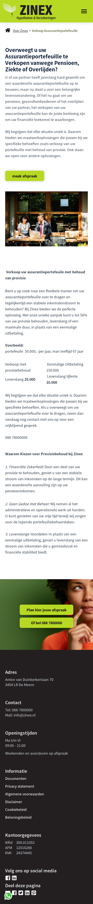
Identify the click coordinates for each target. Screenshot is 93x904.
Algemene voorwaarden (24, 793)
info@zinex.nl (25, 715)
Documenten (15, 778)
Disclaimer (13, 801)
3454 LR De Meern (19, 684)
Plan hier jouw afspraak (47, 609)
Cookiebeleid (16, 809)
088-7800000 (22, 709)
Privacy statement (19, 786)
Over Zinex (20, 30)
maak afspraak (24, 175)
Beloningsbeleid (18, 817)
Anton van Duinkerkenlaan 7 (28, 679)
